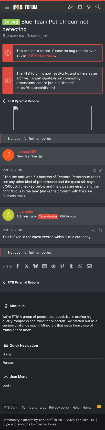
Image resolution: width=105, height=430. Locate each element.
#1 (101, 170)
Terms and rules (34, 407)
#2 (101, 230)
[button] (7, 7)
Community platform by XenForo (48, 420)
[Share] (94, 170)
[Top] (94, 407)
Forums (8, 362)
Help (76, 407)
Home (6, 354)
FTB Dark (11, 407)
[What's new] (89, 7)
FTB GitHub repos (41, 55)
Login (6, 385)
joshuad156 (15, 36)
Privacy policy (59, 407)
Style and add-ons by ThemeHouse (29, 424)
